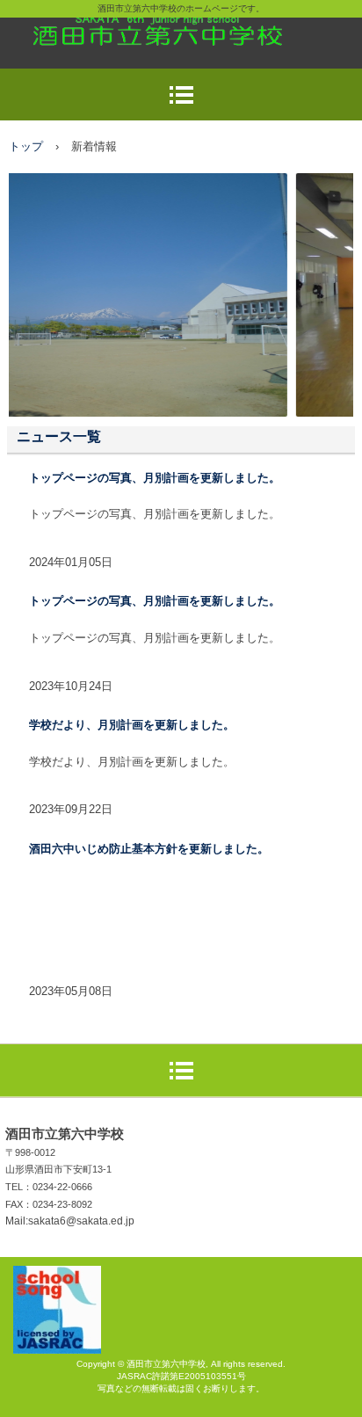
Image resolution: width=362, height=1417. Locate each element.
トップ (26, 146)
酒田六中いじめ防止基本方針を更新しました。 (149, 848)
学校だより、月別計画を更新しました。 (132, 724)
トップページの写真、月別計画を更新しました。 (154, 477)
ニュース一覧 (59, 436)
